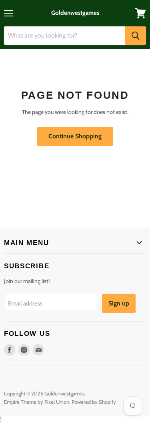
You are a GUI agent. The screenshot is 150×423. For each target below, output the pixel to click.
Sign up (118, 303)
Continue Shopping (75, 136)
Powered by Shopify (94, 402)
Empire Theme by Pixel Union (36, 402)
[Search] (135, 35)
